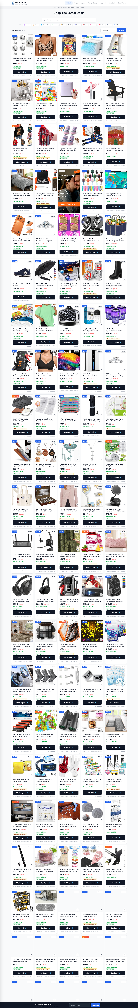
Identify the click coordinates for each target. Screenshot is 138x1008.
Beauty (93, 25)
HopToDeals (20, 2)
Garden (56, 25)
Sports (78, 25)
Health (102, 25)
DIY (70, 25)
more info (81, 7)
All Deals (69, 3)
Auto (110, 25)
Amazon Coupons (79, 3)
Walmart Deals (92, 3)
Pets (63, 25)
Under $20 (103, 3)
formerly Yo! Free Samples (20, 4)
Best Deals (112, 3)
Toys (85, 25)
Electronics (46, 25)
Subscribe (95, 1005)
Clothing (28, 25)
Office (117, 25)
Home (36, 25)
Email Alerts (122, 3)
